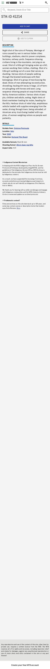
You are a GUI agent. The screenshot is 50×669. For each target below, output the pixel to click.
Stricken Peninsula (21, 128)
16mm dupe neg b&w (24, 145)
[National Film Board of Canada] (11, 3)
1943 (9, 134)
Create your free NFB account (25, 665)
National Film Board (19, 137)
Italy (12, 131)
